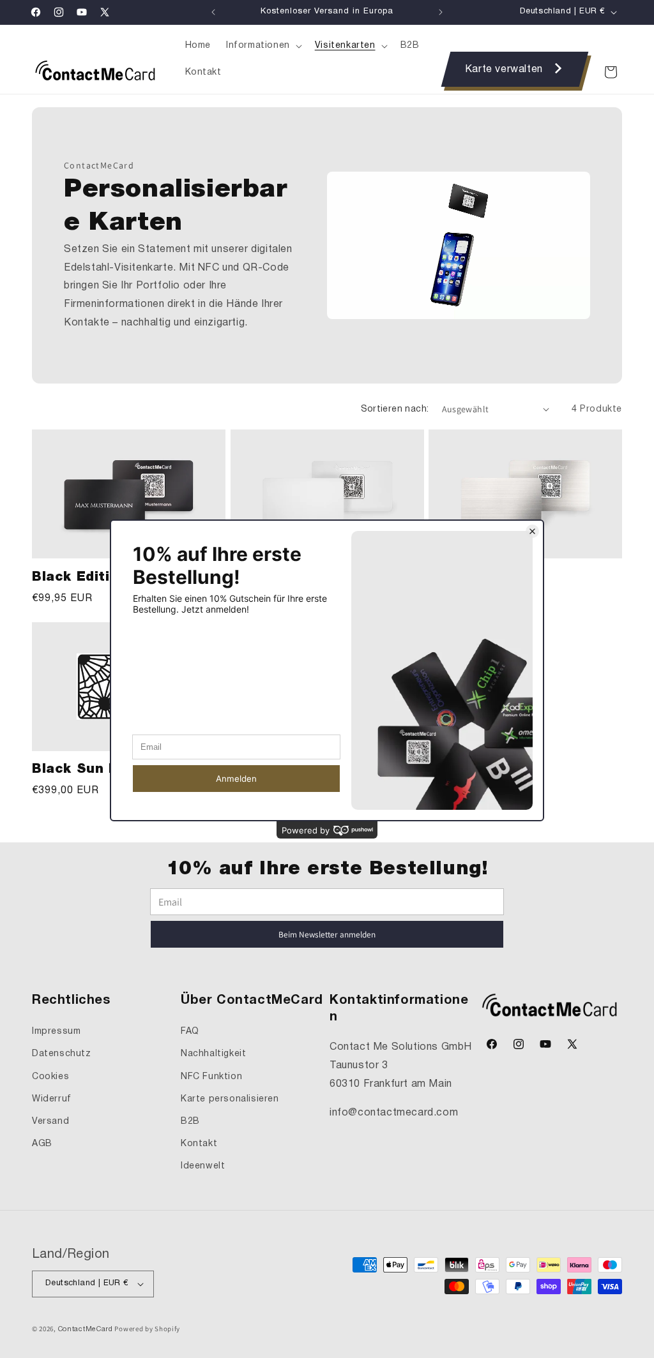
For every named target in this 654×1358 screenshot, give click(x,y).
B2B (190, 1121)
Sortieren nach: (395, 409)
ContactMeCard (85, 1329)
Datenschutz (61, 1054)
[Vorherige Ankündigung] (213, 12)
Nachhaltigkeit (213, 1054)
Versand (50, 1121)
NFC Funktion (211, 1077)
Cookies (50, 1077)
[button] (262, 46)
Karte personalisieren (230, 1099)
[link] (515, 69)
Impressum (56, 1031)
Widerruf (52, 1099)
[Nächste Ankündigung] (441, 12)
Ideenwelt (203, 1166)
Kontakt (199, 1144)
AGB (42, 1144)
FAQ (190, 1031)
